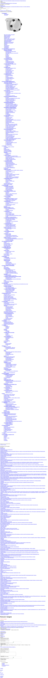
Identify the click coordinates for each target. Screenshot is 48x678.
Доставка (21, 0)
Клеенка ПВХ (8, 92)
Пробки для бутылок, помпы (10, 125)
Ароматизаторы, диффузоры (10, 347)
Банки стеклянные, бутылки (15, 471)
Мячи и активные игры (10, 188)
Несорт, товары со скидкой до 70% (5, 612)
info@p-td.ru (8, 3)
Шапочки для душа (9, 386)
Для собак (7, 331)
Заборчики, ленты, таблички (10, 219)
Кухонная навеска (9, 121)
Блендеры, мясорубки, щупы (10, 269)
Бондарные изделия (7, 259)
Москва (3, 663)
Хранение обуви (6, 411)
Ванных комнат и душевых (10, 289)
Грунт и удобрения (3, 500)
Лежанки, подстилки (9, 335)
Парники (7, 209)
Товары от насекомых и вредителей (6, 521)
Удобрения (7, 197)
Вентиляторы (6, 267)
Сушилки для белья (9, 160)
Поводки (7, 327)
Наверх (1, 677)
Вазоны (5, 242)
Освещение (2, 539)
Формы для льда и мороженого (11, 139)
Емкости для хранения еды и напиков (6, 465)
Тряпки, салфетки (19, 492)
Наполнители (8, 344)
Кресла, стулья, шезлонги (10, 213)
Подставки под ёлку (9, 420)
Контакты (24, 0)
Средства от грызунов (9, 239)
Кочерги (7, 192)
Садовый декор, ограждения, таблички (6, 510)
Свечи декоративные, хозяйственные (11, 582)
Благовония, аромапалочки (10, 348)
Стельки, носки (8, 252)
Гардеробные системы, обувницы (9, 394)
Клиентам (2, 622)
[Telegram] (0, 646)
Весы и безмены (7, 535)
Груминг (5, 329)
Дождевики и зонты (3, 525)
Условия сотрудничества (16, 0)
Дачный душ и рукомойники (10, 200)
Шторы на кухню (9, 80)
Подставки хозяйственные (10, 87)
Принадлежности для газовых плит (31, 474)
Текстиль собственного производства (6, 449)
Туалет (1, 569)
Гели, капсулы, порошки (10, 287)
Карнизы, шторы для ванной (8, 297)
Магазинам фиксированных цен (41, 624)
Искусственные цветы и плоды (5, 576)
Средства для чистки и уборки (5, 547)
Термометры (6, 168)
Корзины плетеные (7, 505)
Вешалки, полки (8, 262)
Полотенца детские (9, 71)
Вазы (1, 573)
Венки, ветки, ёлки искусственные (11, 416)
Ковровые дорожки (29, 580)
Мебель (1, 595)
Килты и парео (8, 65)
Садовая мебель (2, 508)
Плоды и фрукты (8, 358)
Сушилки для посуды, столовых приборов (13, 89)
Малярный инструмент (9, 162)
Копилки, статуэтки (7, 367)
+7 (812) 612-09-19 (3, 3)
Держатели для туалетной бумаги (9, 294)
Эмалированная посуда (12, 82)
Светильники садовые (9, 222)
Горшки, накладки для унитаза (9, 302)
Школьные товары (11, 557)
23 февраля (6, 413)
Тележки (7, 230)
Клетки (7, 334)
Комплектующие (8, 228)
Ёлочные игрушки (9, 417)
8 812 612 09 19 (2, 631)
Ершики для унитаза (7, 295)
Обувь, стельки (2, 527)
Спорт (5, 438)
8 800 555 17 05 (2, 633)
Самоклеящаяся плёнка (9, 354)
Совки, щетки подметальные (10, 175)
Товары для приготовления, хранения (6, 610)
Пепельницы (6, 368)
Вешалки (1, 598)
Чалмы (7, 66)
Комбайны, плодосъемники (10, 112)
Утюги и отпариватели (7, 279)
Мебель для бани (3, 533)
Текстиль (5, 439)
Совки (12, 570)
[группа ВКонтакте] (21, 627)
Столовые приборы (38, 480)
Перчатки (1, 483)
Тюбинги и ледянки (9, 318)
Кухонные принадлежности (4, 473)
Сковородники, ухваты (9, 127)
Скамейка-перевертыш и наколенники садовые (13, 215)
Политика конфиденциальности (22, 621)
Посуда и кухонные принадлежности (6, 460)
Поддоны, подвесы (7, 244)
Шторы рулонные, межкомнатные (9, 372)
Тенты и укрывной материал (5, 517)
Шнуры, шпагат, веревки (8, 184)
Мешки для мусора (7, 427)
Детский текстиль (3, 456)
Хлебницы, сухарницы (9, 101)
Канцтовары (2, 558)
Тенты (5, 518)
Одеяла (7, 54)
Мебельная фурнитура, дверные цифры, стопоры (12, 397)
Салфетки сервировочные (8, 429)
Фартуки (7, 79)
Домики (7, 333)
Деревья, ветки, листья (9, 357)
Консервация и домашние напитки (6, 470)
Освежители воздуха (7, 284)
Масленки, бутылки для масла (11, 99)
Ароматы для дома (3, 571)
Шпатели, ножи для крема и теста (11, 106)
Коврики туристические (10, 187)
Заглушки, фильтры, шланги (8, 296)
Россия (3, 664)
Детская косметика (7, 377)
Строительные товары (4, 487)
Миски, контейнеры (3, 566)
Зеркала (5, 378)
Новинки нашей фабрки (8, 49)
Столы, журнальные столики (8, 399)
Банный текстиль (7, 258)
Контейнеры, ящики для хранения (11, 407)
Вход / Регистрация (13, 3)
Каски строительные (9, 161)
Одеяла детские (8, 69)
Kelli (5, 266)
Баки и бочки (8, 179)
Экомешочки (15, 472)
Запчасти (5, 433)
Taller (5, 82)
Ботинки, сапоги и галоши (10, 251)
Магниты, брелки (9, 352)
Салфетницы (29, 464)
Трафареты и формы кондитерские (11, 105)
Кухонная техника (3, 536)
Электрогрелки (6, 282)
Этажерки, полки (7, 401)
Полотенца (8, 64)
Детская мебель (6, 303)
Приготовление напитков (10, 136)
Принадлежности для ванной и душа (6, 590)
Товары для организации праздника (10, 414)
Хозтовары (6, 440)
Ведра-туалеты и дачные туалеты (11, 199)
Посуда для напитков (9, 141)
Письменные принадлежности (9, 323)
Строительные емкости (9, 165)
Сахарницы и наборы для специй (11, 142)
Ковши (7, 181)
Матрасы (7, 56)
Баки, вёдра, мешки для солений (11, 108)
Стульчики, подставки (4, 557)
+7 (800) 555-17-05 (9, 626)
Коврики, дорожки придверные (11, 365)
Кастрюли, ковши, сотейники (10, 130)
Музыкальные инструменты (8, 312)
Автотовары (6, 147)
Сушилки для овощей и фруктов (11, 272)
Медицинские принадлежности (9, 609)
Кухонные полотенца (9, 75)
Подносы (7, 123)
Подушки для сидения (29, 453)
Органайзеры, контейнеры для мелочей (12, 409)
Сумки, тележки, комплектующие (9, 167)
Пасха (15, 413)
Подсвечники (8, 370)
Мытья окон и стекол (9, 291)
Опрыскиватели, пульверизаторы (11, 235)
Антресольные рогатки (9, 403)
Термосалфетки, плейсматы (10, 95)
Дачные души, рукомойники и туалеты (6, 502)
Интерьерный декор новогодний (11, 418)
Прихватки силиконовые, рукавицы (12, 88)
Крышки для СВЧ (9, 120)
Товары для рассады (3, 520)
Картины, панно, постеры (4, 578)
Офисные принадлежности (8, 322)
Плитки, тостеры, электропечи (11, 271)
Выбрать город (2, 5)
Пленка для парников (9, 210)
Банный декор (2, 530)
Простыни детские (9, 72)
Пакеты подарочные (9, 424)
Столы (7, 216)
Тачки (7, 229)
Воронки (7, 116)
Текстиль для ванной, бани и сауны (6, 454)
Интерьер (5, 436)
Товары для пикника (9, 190)
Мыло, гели (14, 594)
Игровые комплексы (9, 307)
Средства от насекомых (10, 240)
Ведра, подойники (9, 180)
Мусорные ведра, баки (7, 151)
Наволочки (8, 53)
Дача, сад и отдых (3, 496)
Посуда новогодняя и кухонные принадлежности (14, 421)
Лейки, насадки (8, 234)
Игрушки (1, 553)
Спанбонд (2, 518)
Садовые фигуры (8, 220)
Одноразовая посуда (7, 428)
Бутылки (7, 97)
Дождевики (8, 248)
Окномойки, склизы (9, 173)
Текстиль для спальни (3, 450)
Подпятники (6, 398)
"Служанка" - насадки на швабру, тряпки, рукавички (14, 170)
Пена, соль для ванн (9, 392)
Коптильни (2, 499)
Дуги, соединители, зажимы (10, 208)
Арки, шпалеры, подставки (10, 218)
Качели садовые (8, 212)
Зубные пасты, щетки (7, 379)
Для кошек (7, 330)
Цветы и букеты (24, 577)
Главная (1, 614)
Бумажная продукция (7, 321)
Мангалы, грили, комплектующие (11, 193)
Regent (7, 82)
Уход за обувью (6, 254)
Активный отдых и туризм (4, 497)
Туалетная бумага (9, 376)
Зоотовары (6, 435)
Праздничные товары (3, 602)
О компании (2, 621)
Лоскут (7, 76)
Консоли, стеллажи (30, 596)
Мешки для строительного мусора (11, 164)
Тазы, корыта (8, 182)
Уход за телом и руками (4, 593)
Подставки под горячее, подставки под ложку (13, 93)
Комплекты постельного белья (11, 51)
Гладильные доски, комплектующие (6, 485)
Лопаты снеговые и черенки (10, 204)
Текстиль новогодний (30, 606)
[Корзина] (9, 10)
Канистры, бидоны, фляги (15, 494)
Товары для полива (3, 519)
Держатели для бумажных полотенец (6, 462)
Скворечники (38, 511)
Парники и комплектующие (4, 506)
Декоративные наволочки (10, 62)
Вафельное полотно (9, 74)
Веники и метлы (20, 491)
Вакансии (12, 621)
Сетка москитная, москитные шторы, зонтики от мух (14, 238)
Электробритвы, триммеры (8, 281)
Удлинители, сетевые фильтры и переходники (23, 542)
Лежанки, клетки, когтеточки (5, 565)
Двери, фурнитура (12, 534)
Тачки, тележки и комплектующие (5, 515)
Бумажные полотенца (9, 375)
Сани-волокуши (8, 205)
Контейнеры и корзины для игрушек (10, 311)
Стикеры (34, 575)
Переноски (6, 341)
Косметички (6, 383)
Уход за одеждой (6, 255)
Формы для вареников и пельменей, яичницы (13, 138)
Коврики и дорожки (3, 579)
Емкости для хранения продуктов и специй (13, 98)
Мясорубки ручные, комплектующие (12, 134)
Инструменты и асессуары (4, 587)
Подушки (7, 55)
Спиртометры (11, 472)
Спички (5, 431)
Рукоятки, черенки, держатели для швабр (12, 174)
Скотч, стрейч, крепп (7, 430)
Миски (7, 133)
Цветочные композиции (10, 359)
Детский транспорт (9, 556)
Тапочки (15, 528)
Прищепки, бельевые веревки (11, 159)
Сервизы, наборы (9, 143)
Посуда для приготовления (4, 476)
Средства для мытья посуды (8, 285)
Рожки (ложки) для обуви (8, 253)
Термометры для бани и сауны (5, 531)
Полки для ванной (7, 299)
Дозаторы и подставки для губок (11, 84)
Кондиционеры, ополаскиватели (11, 288)
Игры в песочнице (9, 315)
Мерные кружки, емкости (10, 122)
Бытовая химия (2, 544)
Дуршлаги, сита (8, 118)
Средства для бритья (9, 382)
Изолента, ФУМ (6, 149)
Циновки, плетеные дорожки (10, 366)
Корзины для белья (9, 157)
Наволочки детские (13, 457)
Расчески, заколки (9, 388)
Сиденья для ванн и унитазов (9, 300)
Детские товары (2, 551)
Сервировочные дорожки (10, 78)
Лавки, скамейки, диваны (10, 214)
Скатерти (7, 94)
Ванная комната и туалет (4, 549)
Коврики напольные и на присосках (10, 298)
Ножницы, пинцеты (9, 381)
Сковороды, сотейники (9, 137)
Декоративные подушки (10, 61)
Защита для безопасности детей (9, 304)
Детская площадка (3, 556)
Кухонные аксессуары (9, 270)
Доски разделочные (9, 117)
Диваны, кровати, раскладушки (9, 395)
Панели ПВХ (8, 353)
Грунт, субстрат (2, 501)
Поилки (15, 567)
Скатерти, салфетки (35, 459)
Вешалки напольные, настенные (11, 404)
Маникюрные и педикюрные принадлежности (7, 588)
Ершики (7, 172)
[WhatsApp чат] (13, 627)
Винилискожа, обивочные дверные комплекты (13, 351)
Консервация (2, 448)
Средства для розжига (9, 195)
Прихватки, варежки (9, 77)
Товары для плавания (3, 498)
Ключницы (6, 361)
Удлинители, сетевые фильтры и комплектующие (8, 541)
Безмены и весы (22, 471)
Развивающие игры (9, 310)
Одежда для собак (7, 340)
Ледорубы (7, 203)
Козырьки (5, 206)
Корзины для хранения (9, 408)
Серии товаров (11, 624)
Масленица (12, 413)
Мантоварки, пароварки (10, 132)
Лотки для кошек (8, 343)
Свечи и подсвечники (3, 581)
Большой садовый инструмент (11, 224)
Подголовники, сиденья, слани (11, 263)
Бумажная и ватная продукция (5, 585)
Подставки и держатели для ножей (11, 124)
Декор (1, 574)
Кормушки (7, 338)
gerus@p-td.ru (2, 636)
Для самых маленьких (9, 306)
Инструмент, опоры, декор (8, 243)
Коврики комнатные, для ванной (11, 364)
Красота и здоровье (3, 584)
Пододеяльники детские (10, 70)
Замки (5, 148)
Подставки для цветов (7, 245)
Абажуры (7, 261)
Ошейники (8, 326)
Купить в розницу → (31, 623)
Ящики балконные (7, 246)
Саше (7, 349)
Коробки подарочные (9, 423)
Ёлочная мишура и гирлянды (16, 605)
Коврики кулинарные (9, 103)
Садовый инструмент (3, 513)
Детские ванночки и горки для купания (21, 552)
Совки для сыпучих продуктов (11, 128)
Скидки (5, 10)
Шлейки (7, 328)
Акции (25, 624)
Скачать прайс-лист (17, 624)
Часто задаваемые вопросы (23, 623)
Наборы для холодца (9, 478)
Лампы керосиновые (15, 482)
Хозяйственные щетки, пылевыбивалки (12, 176)
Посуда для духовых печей (10, 135)
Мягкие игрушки (30, 554)
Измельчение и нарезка (9, 119)
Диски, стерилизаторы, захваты (11, 110)
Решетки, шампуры (9, 194)
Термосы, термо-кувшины (10, 100)
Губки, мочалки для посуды (10, 171)
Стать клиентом (11, 623)
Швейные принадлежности (8, 183)
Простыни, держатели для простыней (22, 451)
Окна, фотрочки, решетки (10, 264)
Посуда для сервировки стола (5, 479)
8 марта (9, 413)
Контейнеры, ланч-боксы (21, 466)
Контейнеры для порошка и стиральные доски (13, 156)
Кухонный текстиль (3, 458)
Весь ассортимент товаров (4, 624)
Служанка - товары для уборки (9, 146)
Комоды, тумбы (24, 596)
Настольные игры (9, 189)
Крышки (7, 113)
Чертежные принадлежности (8, 324)
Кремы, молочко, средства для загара (6, 594)
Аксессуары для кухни (4, 461)
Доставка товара (16, 623)
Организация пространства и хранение (6, 597)
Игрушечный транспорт (10, 308)
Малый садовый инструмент (10, 225)
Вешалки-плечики (9, 405)
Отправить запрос (3, 659)
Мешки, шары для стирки (10, 158)
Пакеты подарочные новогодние (11, 419)
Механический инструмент (10, 163)
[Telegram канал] (8, 627)
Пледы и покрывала (9, 59)
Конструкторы (24, 554)
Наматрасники (8, 57)
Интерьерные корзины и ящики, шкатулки (7, 601)
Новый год (2, 604)
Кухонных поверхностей (10, 290)
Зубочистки (6, 426)
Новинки (2, 10)
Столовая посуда (8, 144)
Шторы (7, 60)
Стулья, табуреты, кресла (8, 400)
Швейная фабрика (7, 621)
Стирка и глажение (3, 484)
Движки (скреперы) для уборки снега (12, 202)
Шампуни (7, 389)
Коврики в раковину (9, 85)
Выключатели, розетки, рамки (11, 277)
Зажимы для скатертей (9, 91)
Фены (5, 280)
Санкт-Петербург (9, 0)
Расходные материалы (3, 608)
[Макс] (17, 627)
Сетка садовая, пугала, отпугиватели (12, 221)
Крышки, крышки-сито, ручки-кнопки (12, 131)
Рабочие (7, 154)
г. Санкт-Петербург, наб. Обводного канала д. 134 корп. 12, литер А (27, 626)
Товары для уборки (3, 490)
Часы (5, 371)
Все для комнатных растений (5, 523)
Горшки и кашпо (5, 524)
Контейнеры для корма (9, 337)
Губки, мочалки (8, 385)
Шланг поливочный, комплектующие (12, 236)
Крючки (5, 410)
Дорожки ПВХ (8, 363)
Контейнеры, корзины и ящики (5, 600)
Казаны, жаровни (3, 477)
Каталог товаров (5, 614)
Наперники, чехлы (3, 452)
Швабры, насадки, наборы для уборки (12, 177)
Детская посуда (8, 140)
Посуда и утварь (12, 613)
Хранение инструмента (10, 166)
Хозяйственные (8, 153)
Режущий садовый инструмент (11, 226)
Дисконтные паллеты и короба (31, 624)
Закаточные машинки (9, 111)
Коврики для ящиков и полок (10, 86)
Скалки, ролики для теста (10, 126)
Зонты (7, 249)
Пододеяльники (8, 52)
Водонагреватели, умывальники (11, 275)
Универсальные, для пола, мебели (11, 292)
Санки (7, 317)
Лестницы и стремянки (22, 482)
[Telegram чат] (2, 627)
